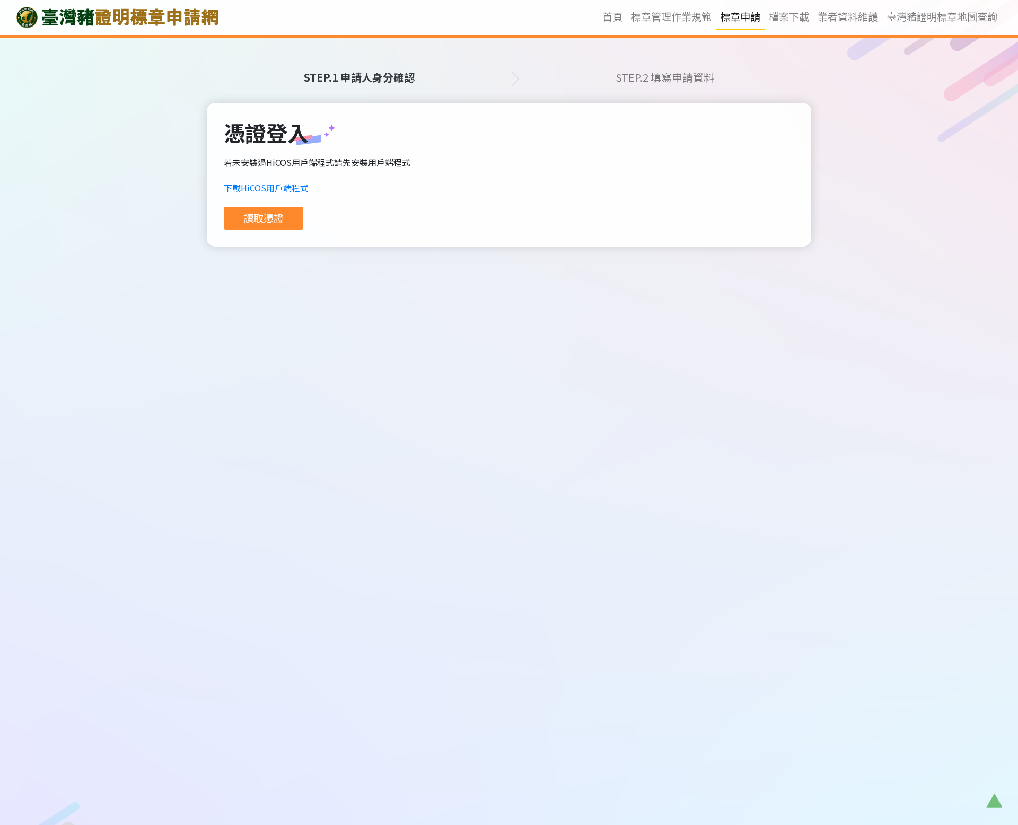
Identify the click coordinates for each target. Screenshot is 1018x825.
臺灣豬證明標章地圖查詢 (942, 16)
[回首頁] (117, 17)
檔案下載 (789, 16)
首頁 (614, 16)
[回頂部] (994, 801)
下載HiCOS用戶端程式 (266, 187)
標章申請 (740, 16)
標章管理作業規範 (671, 16)
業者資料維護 (848, 16)
